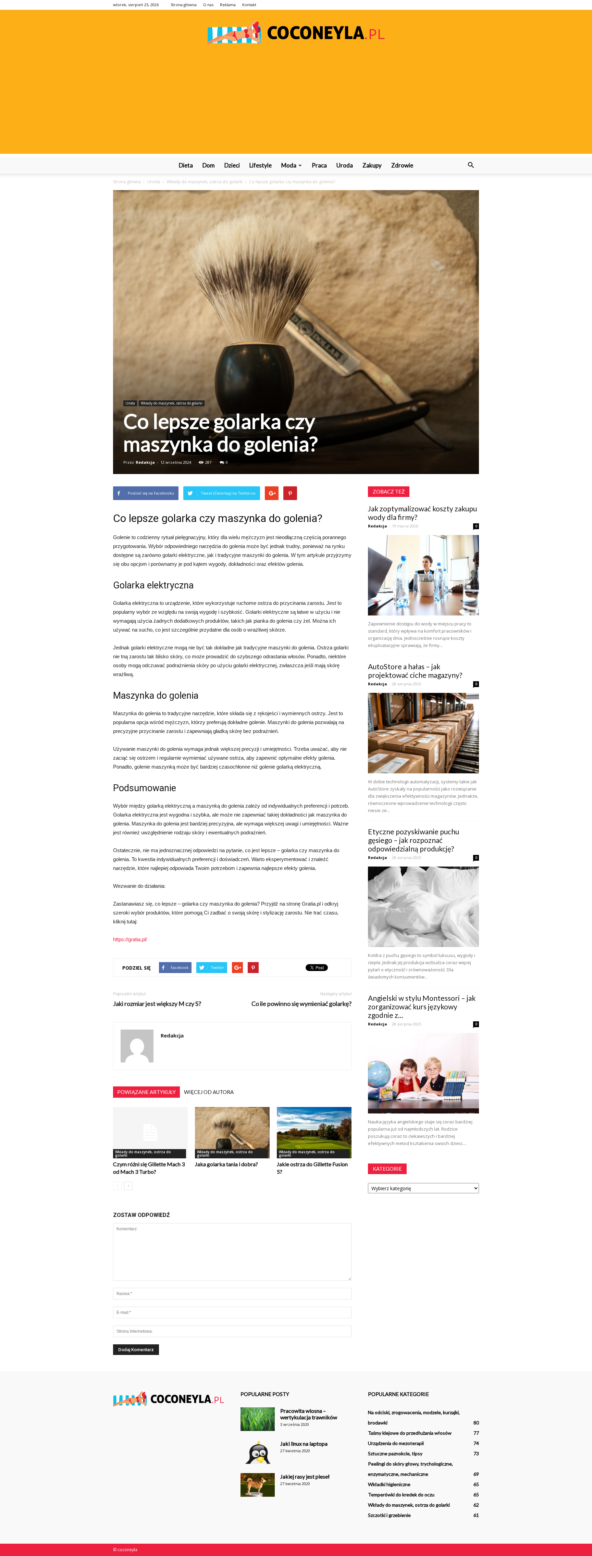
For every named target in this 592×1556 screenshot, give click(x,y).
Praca (319, 165)
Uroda (344, 165)
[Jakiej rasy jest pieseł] (258, 1485)
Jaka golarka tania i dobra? (226, 1164)
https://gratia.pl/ (130, 939)
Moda (288, 165)
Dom (208, 165)
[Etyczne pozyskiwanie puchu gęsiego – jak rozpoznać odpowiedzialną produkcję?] (423, 907)
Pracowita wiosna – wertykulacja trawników (308, 1413)
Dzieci (232, 165)
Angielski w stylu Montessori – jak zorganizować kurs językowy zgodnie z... (422, 1006)
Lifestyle (260, 165)
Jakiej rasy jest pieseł (305, 1476)
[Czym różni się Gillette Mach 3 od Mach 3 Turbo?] (150, 1132)
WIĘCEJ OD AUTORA (209, 1092)
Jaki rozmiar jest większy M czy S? (157, 1003)
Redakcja (145, 462)
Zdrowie (402, 165)
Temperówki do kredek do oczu (401, 1494)
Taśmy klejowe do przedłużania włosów (410, 1433)
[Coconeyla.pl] (296, 33)
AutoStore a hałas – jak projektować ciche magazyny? (415, 670)
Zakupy (372, 165)
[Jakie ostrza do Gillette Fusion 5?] (314, 1132)
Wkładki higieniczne (389, 1484)
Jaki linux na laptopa (304, 1443)
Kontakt (249, 4)
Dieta (186, 165)
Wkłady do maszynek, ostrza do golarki (171, 403)
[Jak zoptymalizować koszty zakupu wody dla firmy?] (423, 575)
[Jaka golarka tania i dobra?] (232, 1132)
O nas (208, 4)
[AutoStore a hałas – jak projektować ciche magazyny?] (423, 733)
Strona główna (184, 4)
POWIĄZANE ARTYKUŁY (146, 1092)
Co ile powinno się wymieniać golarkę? (301, 1003)
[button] (471, 165)
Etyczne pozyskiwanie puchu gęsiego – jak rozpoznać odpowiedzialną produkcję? (413, 840)
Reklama (228, 4)
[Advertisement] (296, 106)
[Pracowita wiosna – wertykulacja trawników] (258, 1419)
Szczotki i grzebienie (389, 1515)
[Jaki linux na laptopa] (258, 1452)
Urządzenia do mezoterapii (396, 1443)
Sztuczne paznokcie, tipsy (395, 1453)
